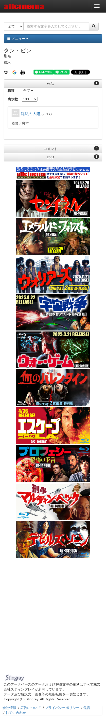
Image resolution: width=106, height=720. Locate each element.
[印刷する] (22, 72)
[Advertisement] (53, 617)
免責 (86, 708)
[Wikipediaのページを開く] (6, 72)
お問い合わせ (15, 713)
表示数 (13, 99)
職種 (11, 90)
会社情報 (9, 708)
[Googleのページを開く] (14, 72)
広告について (30, 708)
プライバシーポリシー (62, 708)
